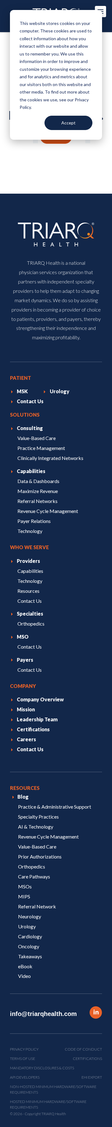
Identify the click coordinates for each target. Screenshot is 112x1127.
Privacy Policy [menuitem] (24, 1049)
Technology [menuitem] (29, 531)
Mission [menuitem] (26, 709)
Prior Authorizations (40, 856)
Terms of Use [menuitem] (22, 1058)
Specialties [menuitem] (30, 614)
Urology (27, 926)
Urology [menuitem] (59, 391)
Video (24, 976)
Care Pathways (34, 876)
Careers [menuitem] (26, 739)
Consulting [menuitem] (30, 428)
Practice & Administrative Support (54, 807)
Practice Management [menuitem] (41, 448)
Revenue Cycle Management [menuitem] (47, 511)
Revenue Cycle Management (48, 836)
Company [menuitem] (23, 686)
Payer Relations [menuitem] (34, 521)
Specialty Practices (38, 817)
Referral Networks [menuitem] (37, 501)
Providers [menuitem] (28, 561)
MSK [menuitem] (22, 391)
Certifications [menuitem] (33, 729)
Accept (68, 122)
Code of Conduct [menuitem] (83, 1049)
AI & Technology (35, 827)
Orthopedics (31, 866)
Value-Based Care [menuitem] (36, 438)
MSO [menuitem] (23, 637)
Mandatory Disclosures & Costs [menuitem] (42, 1068)
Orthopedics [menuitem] (30, 623)
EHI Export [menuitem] (92, 1077)
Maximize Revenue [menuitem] (37, 491)
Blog (23, 797)
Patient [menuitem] (20, 378)
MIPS (24, 896)
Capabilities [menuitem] (31, 471)
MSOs (25, 886)
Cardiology (30, 936)
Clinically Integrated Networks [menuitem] (50, 458)
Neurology (29, 916)
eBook (25, 966)
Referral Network (37, 906)
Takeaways (30, 956)
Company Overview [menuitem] (40, 699)
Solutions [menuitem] (25, 415)
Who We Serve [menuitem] (29, 547)
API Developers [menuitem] (25, 1077)
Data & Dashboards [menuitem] (38, 481)
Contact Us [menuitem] (30, 401)
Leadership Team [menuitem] (37, 719)
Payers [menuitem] (25, 659)
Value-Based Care (37, 846)
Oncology (28, 946)
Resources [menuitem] (28, 591)
